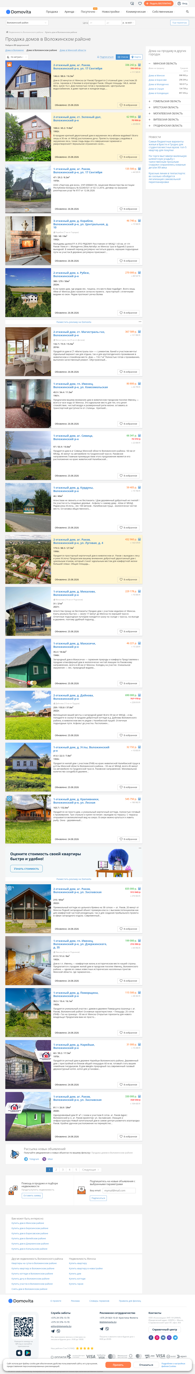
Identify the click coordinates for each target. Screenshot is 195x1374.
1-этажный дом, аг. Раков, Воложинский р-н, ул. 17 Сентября (77, 170)
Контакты (155, 1313)
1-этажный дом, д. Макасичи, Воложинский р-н (74, 645)
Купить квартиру (78, 1263)
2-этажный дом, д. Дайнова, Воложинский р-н (73, 697)
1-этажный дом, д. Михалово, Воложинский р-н (74, 593)
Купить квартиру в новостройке (86, 1268)
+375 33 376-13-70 (60, 1322)
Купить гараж (76, 1284)
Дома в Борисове (158, 79)
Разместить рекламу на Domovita (74, 322)
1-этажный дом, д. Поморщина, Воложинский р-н (76, 994)
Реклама (75, 1300)
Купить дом (75, 1273)
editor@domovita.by (61, 1326)
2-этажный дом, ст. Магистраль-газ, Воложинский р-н (79, 333)
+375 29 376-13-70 (60, 1318)
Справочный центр (164, 1329)
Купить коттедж (77, 1278)
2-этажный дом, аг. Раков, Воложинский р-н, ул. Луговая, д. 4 (78, 541)
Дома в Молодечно (159, 84)
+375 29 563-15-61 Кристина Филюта (119, 1318)
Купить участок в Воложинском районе (32, 1284)
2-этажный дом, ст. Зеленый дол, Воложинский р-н (77, 118)
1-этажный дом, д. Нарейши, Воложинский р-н (74, 1046)
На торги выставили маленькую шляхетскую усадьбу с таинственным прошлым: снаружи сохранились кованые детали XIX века (168, 161)
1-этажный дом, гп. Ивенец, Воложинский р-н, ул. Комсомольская (80, 385)
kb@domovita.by (108, 1322)
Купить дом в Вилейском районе (29, 1238)
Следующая (89, 1169)
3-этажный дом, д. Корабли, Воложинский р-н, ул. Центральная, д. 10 (80, 224)
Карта (138, 56)
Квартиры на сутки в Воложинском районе (34, 1263)
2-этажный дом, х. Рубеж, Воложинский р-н (71, 274)
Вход (184, 3)
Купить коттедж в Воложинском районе (32, 1273)
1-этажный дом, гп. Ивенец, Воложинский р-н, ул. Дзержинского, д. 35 (80, 944)
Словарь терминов (99, 1300)
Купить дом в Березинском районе (30, 1228)
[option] (28, 84)
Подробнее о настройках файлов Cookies (173, 1365)
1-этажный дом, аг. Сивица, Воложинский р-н (73, 437)
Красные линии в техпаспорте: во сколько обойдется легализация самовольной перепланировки (167, 178)
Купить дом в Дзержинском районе (30, 1243)
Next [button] (47, 85)
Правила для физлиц (130, 1300)
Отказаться (146, 1365)
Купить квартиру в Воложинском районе (33, 1268)
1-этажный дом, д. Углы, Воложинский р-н (81, 749)
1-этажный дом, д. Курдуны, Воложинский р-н (73, 489)
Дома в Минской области (73, 50)
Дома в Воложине (14, 50)
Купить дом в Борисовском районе (30, 1233)
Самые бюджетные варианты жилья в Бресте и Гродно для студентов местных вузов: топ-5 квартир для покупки (167, 146)
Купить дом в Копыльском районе (29, 1249)
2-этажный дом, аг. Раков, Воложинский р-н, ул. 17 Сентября (77, 66)
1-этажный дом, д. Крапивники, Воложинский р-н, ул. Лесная (76, 801)
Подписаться (98, 1198)
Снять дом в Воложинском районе (29, 1289)
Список (124, 56)
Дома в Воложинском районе (42, 50)
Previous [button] (9, 85)
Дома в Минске (157, 75)
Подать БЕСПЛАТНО (160, 3)
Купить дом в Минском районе (28, 1223)
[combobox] (27, 22)
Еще (180, 22)
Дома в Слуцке (156, 88)
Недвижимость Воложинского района (25, 32)
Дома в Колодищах (158, 93)
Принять (118, 1365)
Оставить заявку (32, 1195)
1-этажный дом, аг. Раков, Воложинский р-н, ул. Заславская (77, 1098)
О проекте (55, 1300)
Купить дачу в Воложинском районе (31, 1278)
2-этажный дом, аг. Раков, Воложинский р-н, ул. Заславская (77, 890)
